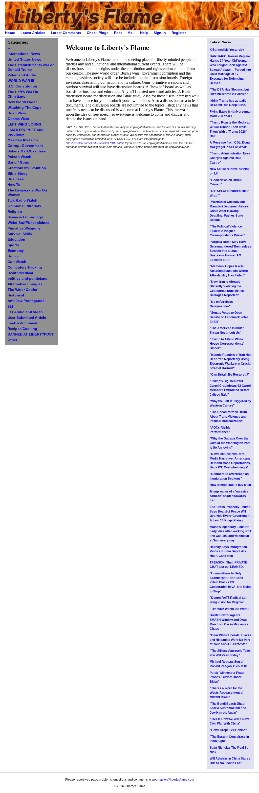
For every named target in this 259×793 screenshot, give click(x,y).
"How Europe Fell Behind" (228, 730)
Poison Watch (19, 157)
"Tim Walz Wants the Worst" (230, 608)
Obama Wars (18, 119)
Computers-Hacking (25, 267)
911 (10, 306)
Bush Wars (17, 113)
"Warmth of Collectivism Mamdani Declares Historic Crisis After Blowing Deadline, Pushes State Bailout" (229, 210)
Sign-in (160, 33)
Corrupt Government (25, 146)
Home (10, 33)
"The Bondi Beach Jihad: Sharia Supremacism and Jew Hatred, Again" (228, 708)
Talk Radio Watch (22, 200)
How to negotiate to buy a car (230, 484)
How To (14, 185)
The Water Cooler (22, 290)
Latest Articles (32, 33)
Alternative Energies (25, 284)
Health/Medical (20, 273)
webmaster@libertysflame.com (173, 779)
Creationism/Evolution (27, 168)
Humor (13, 256)
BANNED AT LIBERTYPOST (31, 334)
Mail (131, 33)
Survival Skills (20, 234)
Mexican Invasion (23, 140)
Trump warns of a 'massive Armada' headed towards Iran (229, 496)
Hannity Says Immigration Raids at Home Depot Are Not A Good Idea (228, 551)
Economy (16, 251)
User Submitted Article (27, 318)
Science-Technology (25, 217)
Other (12, 340)
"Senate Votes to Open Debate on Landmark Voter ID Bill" (229, 317)
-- (9, 48)
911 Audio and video (25, 312)
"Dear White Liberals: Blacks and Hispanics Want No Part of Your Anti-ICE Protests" (230, 640)
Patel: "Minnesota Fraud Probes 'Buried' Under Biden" (227, 677)
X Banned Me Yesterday (227, 49)
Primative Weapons (24, 228)
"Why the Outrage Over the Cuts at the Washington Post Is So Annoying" (230, 443)
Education (16, 239)
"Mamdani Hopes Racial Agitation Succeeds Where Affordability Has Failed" (229, 271)
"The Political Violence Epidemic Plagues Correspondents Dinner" (227, 231)
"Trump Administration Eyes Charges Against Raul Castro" (230, 158)
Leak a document (22, 323)
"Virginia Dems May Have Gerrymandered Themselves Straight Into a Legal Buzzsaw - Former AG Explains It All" (230, 250)
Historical (16, 295)
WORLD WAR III (21, 81)
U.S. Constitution (22, 86)
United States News (24, 59)
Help (144, 33)
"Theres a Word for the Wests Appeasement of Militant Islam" (226, 693)
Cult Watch (17, 262)
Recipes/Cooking (22, 329)
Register (178, 33)
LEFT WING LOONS (24, 124)
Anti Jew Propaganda (26, 301)
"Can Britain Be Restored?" (230, 374)
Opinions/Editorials (24, 206)
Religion (15, 212)
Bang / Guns (18, 162)
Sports (13, 245)
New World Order (22, 102)
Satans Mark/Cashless (27, 151)
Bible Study (18, 173)
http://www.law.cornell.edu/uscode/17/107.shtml (94, 143)
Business (16, 179)
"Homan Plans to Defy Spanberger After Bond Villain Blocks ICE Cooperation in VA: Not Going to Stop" (230, 582)
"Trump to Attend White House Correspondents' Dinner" (227, 344)
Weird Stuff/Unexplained (29, 223)
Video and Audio (22, 75)
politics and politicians (27, 278)
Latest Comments (66, 33)
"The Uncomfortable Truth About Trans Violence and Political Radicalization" (228, 416)
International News (24, 54)
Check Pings (98, 33)
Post (118, 33)
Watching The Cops (24, 108)
